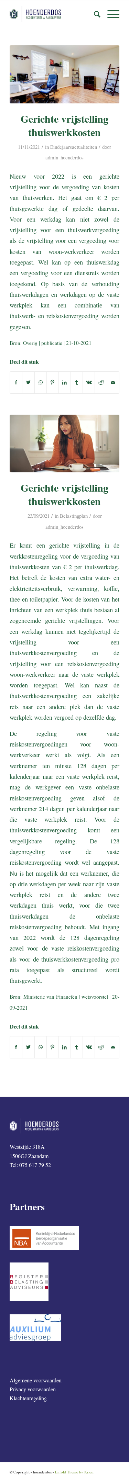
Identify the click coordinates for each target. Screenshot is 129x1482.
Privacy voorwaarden (33, 1389)
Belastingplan (74, 515)
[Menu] (109, 14)
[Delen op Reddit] (101, 382)
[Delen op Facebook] (16, 382)
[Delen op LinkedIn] (65, 382)
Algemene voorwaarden (36, 1380)
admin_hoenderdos (64, 157)
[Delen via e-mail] (113, 382)
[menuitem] (93, 14)
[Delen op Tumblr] (77, 382)
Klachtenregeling (28, 1398)
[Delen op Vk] (89, 382)
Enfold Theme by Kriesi (74, 1471)
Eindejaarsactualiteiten (73, 146)
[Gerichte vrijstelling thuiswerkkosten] (64, 74)
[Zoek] (93, 14)
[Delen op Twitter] (28, 382)
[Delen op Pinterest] (52, 382)
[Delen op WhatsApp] (40, 382)
